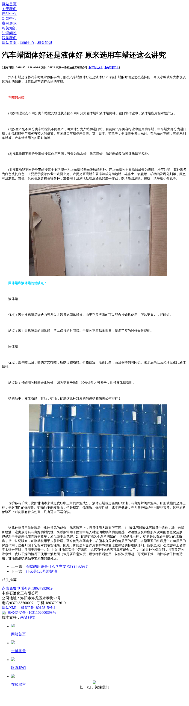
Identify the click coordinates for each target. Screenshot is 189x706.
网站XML (9, 608)
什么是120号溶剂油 (41, 571)
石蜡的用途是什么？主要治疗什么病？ (57, 566)
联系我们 (9, 38)
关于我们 (9, 9)
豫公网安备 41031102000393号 (31, 612)
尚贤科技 (27, 617)
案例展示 (9, 23)
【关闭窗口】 (111, 67)
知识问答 (9, 33)
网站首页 (9, 4)
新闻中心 (9, 18)
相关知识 (9, 28)
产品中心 (9, 14)
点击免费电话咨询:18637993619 (27, 588)
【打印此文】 (95, 67)
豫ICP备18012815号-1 (38, 608)
